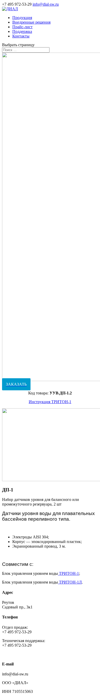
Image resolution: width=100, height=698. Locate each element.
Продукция (22, 17)
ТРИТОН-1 (68, 573)
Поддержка (22, 31)
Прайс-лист (22, 27)
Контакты (20, 36)
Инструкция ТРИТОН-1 (50, 402)
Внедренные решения (31, 22)
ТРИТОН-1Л (70, 582)
